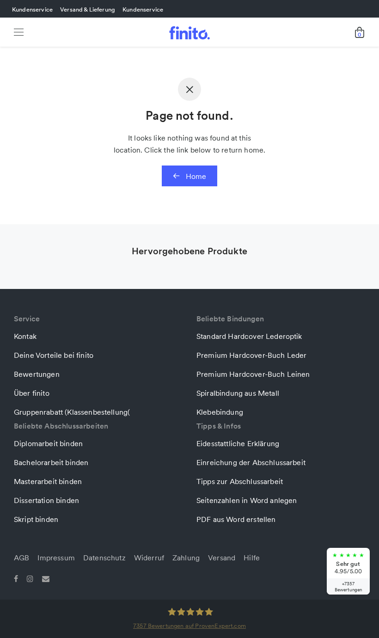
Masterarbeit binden (48, 481)
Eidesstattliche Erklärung (237, 443)
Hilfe (252, 557)
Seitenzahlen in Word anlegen (246, 500)
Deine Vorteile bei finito (53, 355)
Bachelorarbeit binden (51, 462)
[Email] (45, 578)
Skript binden (36, 519)
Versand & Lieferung (87, 9)
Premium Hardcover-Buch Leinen (253, 374)
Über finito (31, 393)
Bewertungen (37, 374)
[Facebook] (16, 578)
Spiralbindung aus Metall (237, 393)
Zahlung (186, 557)
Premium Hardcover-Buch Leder (251, 355)
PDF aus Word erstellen (236, 519)
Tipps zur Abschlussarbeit (239, 481)
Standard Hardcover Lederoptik (249, 336)
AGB (21, 557)
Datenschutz (104, 557)
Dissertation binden (46, 500)
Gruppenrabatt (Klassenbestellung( (72, 412)
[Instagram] (30, 578)
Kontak (25, 336)
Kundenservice (32, 9)
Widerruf (149, 557)
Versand (221, 557)
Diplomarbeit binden (48, 443)
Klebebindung (219, 412)
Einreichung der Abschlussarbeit (251, 462)
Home (195, 176)
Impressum (55, 557)
